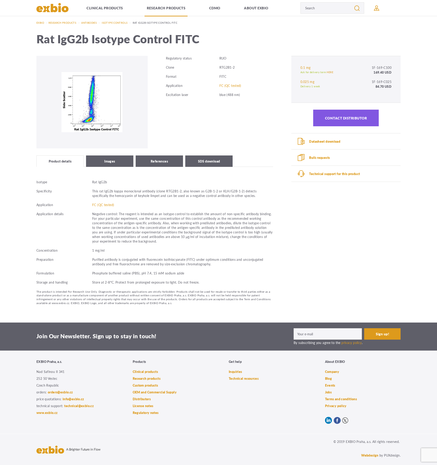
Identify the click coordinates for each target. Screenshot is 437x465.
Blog (328, 378)
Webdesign (369, 455)
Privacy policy (336, 405)
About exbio (256, 7)
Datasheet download (324, 141)
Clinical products (104, 7)
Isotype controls (114, 22)
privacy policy (351, 342)
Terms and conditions (341, 399)
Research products (166, 7)
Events (330, 385)
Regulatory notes (146, 412)
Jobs (328, 392)
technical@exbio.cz (79, 405)
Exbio (40, 22)
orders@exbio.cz (60, 392)
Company (332, 371)
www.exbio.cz (47, 412)
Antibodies (89, 22)
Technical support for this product (334, 173)
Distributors (142, 399)
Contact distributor (346, 118)
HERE (330, 72)
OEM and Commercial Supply (155, 392)
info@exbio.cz (73, 399)
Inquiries (235, 371)
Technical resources (244, 378)
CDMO (214, 7)
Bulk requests (319, 157)
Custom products (145, 385)
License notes (143, 405)
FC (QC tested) (230, 85)
